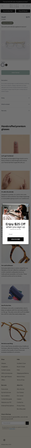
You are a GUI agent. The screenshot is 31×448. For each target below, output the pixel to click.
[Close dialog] (27, 205)
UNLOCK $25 (15, 239)
